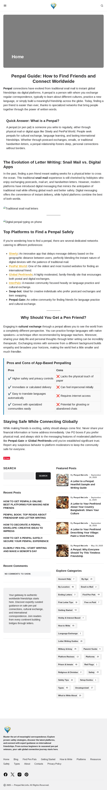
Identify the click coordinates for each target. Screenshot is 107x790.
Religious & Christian (69, 672)
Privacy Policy (54, 764)
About (27, 764)
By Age (87, 579)
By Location (66, 587)
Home (6, 759)
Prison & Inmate (67, 664)
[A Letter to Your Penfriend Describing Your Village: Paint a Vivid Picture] (62, 528)
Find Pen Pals (91, 595)
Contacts (38, 764)
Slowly (13, 253)
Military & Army (67, 649)
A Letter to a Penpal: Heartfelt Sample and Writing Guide (82, 484)
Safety (94, 672)
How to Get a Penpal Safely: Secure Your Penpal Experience (26, 540)
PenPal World (18, 266)
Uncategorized (84, 688)
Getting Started (67, 610)
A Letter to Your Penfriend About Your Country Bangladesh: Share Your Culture (85, 508)
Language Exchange (69, 633)
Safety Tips (65, 680)
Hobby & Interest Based (71, 618)
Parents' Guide (92, 649)
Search (9, 468)
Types (63, 688)
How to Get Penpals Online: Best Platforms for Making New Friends (26, 504)
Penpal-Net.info (81, 475)
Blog (16, 759)
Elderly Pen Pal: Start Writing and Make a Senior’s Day (25, 550)
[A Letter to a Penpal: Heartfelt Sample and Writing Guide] (62, 480)
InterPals (14, 282)
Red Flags (90, 664)
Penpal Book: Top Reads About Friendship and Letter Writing (25, 516)
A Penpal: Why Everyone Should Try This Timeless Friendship (85, 552)
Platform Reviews (68, 657)
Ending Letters (66, 595)
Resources (95, 759)
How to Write (66, 626)
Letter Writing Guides (70, 641)
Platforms (92, 657)
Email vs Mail (88, 587)
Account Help (66, 579)
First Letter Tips (67, 602)
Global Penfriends (20, 274)
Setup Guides (88, 680)
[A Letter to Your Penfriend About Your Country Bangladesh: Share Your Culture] (62, 502)
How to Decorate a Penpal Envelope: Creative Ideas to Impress (23, 528)
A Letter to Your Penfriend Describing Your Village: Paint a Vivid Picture (85, 532)
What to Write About (69, 695)
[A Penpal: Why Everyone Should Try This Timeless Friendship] (62, 550)
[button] (5, 5)
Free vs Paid (91, 602)
